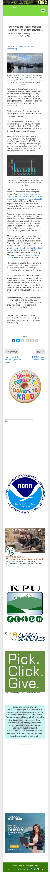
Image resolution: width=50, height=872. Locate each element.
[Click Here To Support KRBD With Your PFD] (25, 671)
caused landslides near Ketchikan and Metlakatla (25, 249)
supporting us (12, 318)
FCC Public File (13, 869)
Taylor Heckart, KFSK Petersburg (20, 47)
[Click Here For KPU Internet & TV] (25, 603)
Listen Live (11, 7)
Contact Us (24, 869)
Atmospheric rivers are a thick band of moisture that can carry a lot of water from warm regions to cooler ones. (25, 197)
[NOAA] (25, 494)
